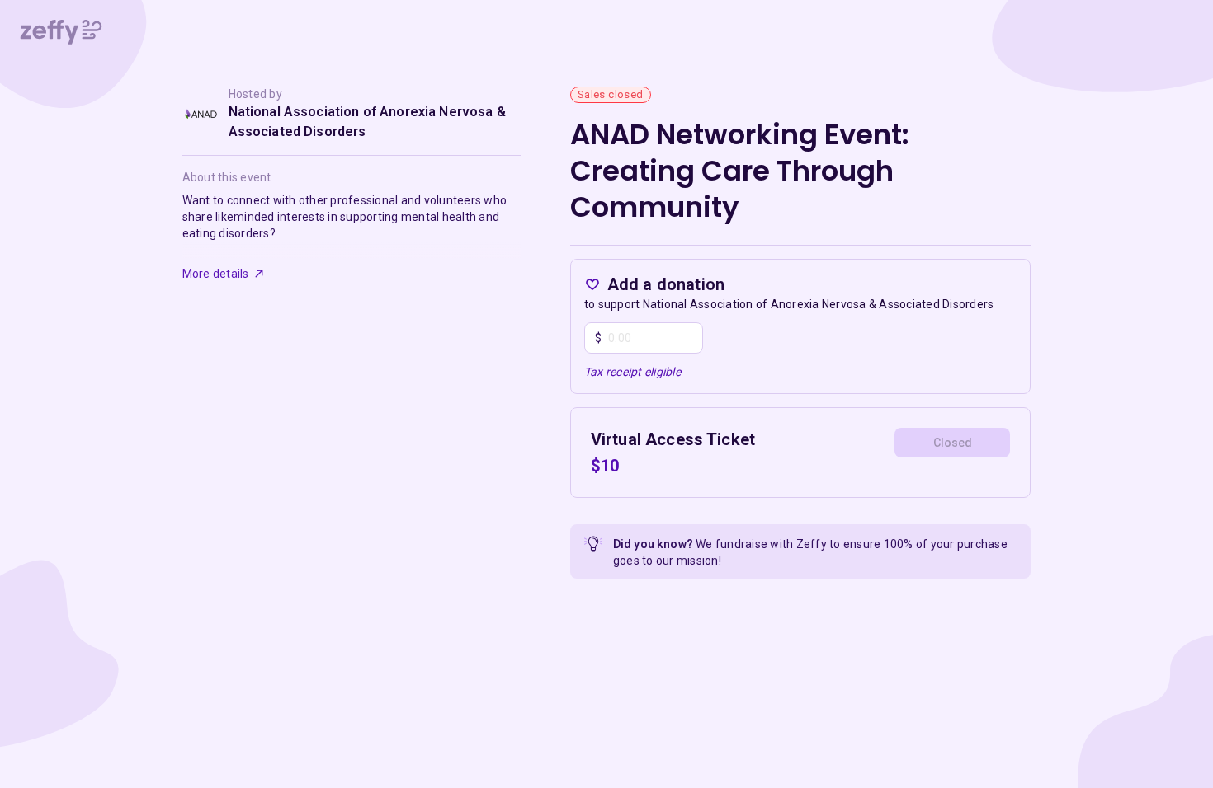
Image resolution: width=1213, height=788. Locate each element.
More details (215, 273)
